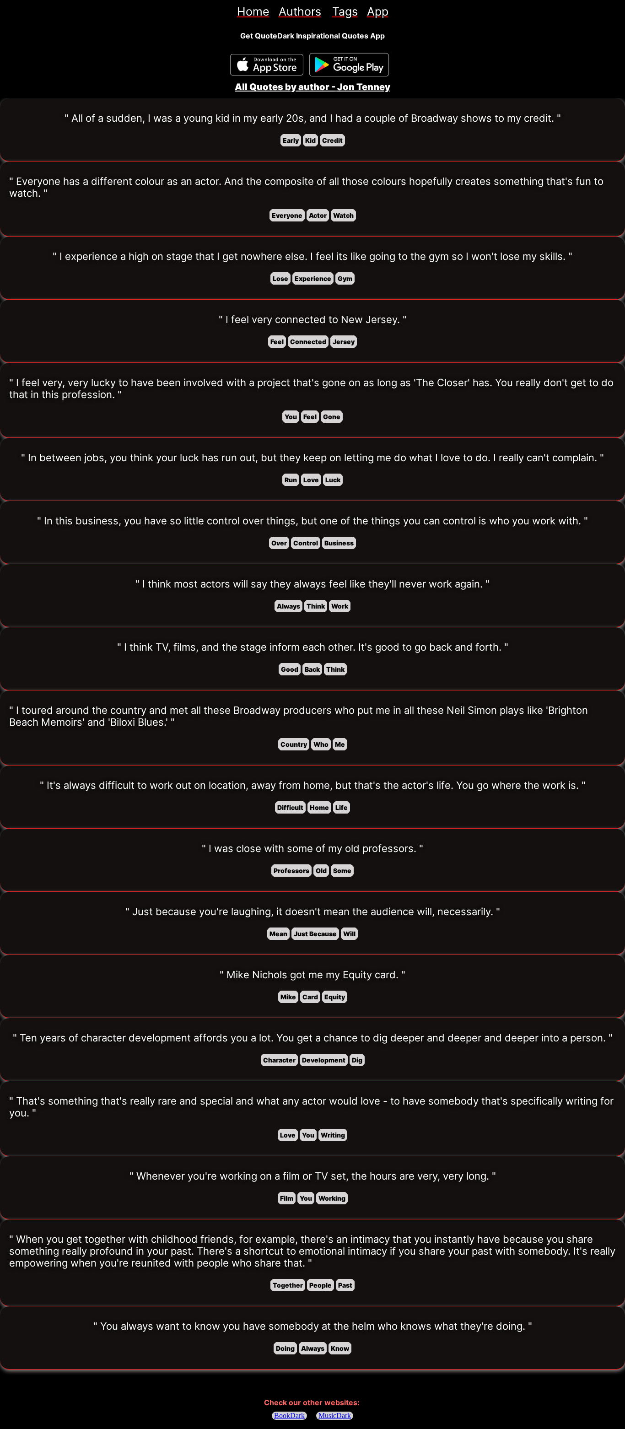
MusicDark (334, 1415)
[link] (253, 11)
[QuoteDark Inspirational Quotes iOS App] (266, 65)
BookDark (289, 1415)
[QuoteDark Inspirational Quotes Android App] (349, 65)
